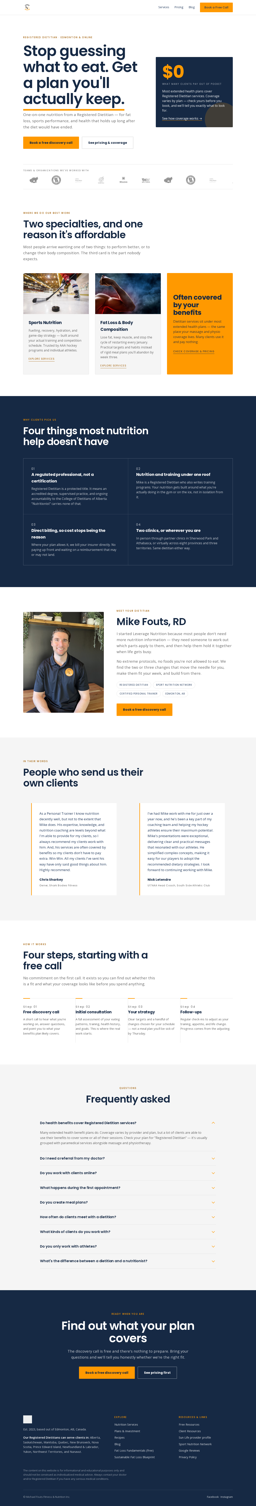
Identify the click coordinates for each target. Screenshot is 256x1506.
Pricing (178, 7)
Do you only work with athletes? (68, 1246)
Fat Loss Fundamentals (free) (134, 1450)
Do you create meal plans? (64, 1202)
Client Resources (190, 1431)
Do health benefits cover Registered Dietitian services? (88, 1123)
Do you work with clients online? (68, 1173)
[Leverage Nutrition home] (27, 7)
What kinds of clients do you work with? (75, 1231)
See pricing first (157, 1373)
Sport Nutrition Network (195, 1444)
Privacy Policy (188, 1457)
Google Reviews (189, 1450)
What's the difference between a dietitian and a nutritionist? (93, 1261)
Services (163, 7)
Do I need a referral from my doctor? (72, 1158)
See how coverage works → (182, 118)
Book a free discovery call (51, 143)
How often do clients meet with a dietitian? (78, 1217)
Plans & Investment (127, 1431)
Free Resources (189, 1424)
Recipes (119, 1437)
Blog (192, 7)
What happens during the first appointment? (80, 1187)
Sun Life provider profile (195, 1437)
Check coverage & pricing (194, 351)
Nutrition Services (126, 1424)
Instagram (227, 1497)
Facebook (213, 1497)
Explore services (42, 358)
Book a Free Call (216, 7)
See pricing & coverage (107, 143)
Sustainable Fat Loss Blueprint (134, 1457)
